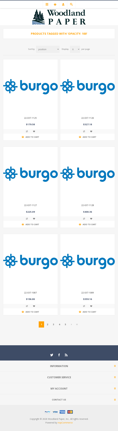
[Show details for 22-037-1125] (30, 86)
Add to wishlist (34, 131)
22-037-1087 (30, 292)
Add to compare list (27, 131)
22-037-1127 (30, 205)
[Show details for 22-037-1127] (30, 174)
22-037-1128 (87, 205)
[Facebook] (59, 355)
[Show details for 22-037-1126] (87, 86)
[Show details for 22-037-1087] (30, 261)
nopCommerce (65, 422)
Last (77, 324)
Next (71, 324)
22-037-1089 (87, 292)
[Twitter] (51, 355)
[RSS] (66, 355)
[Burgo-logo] (87, 174)
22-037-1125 (30, 117)
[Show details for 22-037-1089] (87, 261)
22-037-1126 (87, 117)
